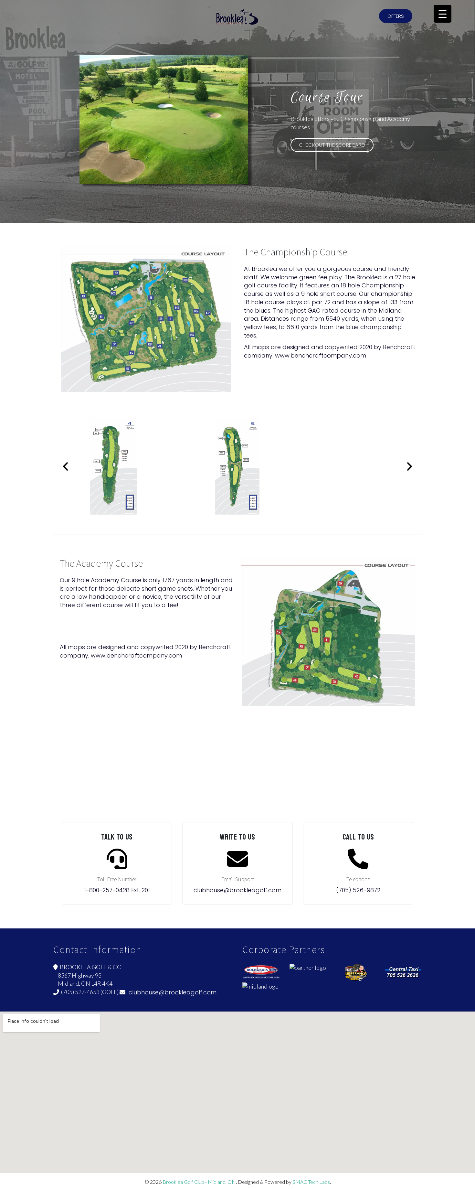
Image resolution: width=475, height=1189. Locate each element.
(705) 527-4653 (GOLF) (89, 991)
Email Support (237, 879)
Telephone (358, 879)
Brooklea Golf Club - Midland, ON (199, 1182)
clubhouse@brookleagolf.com (170, 992)
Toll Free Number (116, 879)
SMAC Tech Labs (311, 1182)
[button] (395, 16)
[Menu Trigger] (442, 14)
